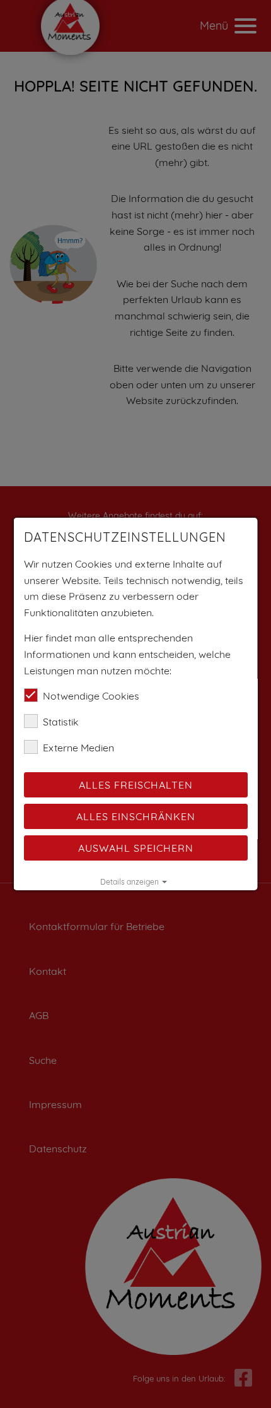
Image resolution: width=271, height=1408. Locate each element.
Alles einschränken (135, 816)
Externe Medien (78, 747)
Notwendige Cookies (91, 695)
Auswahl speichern (135, 848)
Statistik (61, 721)
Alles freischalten (136, 785)
